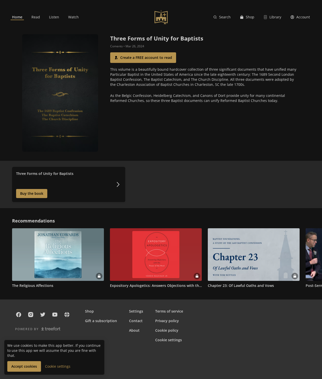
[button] (143, 57)
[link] (17, 17)
